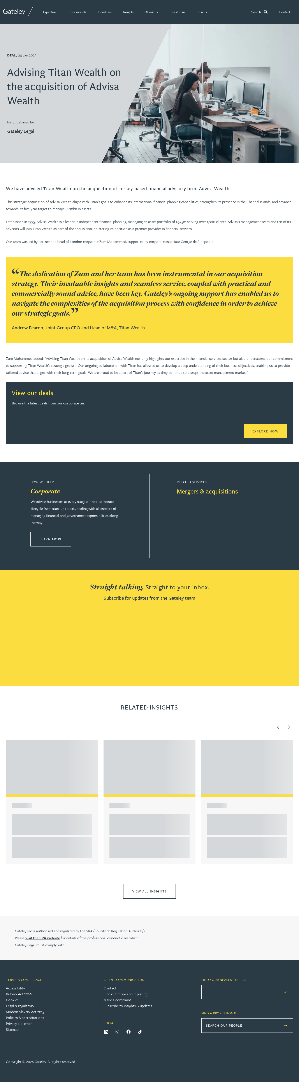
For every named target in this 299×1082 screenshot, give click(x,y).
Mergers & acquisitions (207, 491)
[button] (49, 11)
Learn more (55, 538)
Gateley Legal (20, 131)
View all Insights (149, 891)
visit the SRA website (42, 938)
